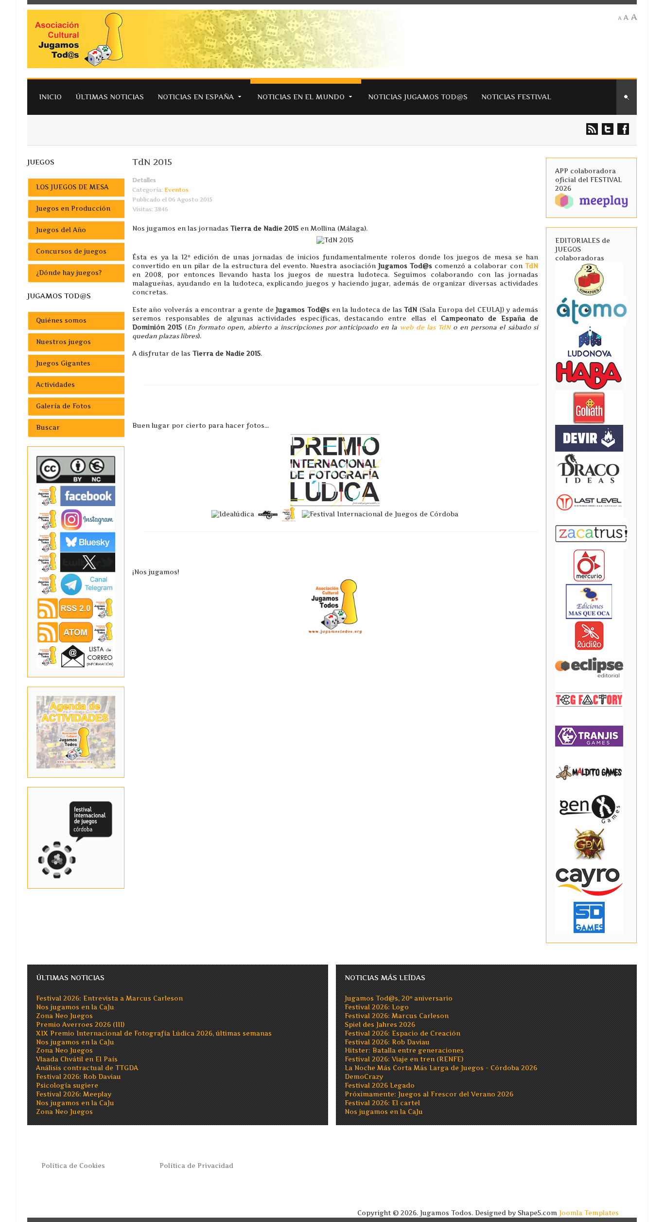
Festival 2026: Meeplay (73, 1094)
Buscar (48, 427)
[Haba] (589, 374)
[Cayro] (589, 880)
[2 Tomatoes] (589, 278)
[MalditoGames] (589, 771)
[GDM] (589, 843)
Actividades (55, 384)
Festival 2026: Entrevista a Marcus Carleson (109, 998)
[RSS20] (75, 607)
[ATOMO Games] (591, 309)
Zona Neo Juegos (64, 1016)
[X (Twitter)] (75, 561)
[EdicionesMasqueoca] (589, 600)
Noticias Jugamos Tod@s (418, 96)
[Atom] (75, 632)
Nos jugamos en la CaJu (75, 1007)
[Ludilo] (589, 634)
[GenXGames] (589, 807)
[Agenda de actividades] (75, 731)
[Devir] (589, 437)
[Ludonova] (589, 341)
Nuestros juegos (63, 342)
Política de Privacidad (196, 1165)
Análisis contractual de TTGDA (87, 1068)
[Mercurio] (589, 564)
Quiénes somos (61, 320)
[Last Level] (589, 501)
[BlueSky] (75, 541)
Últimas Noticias (109, 96)
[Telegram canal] (75, 583)
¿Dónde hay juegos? (69, 272)
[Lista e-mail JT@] (75, 655)
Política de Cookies (73, 1165)
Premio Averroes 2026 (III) (80, 1024)
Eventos (176, 189)
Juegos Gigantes (63, 363)
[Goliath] (589, 407)
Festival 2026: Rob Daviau (78, 1076)
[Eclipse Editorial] (589, 666)
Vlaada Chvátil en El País (77, 1059)
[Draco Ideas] (589, 468)
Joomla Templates (589, 1213)
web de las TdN (425, 327)
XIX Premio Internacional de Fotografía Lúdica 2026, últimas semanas (154, 1033)
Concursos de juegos (71, 251)
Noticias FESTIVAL (516, 96)
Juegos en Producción (73, 208)
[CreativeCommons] (75, 469)
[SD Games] (589, 916)
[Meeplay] (591, 200)
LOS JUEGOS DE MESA (72, 187)
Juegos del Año (61, 230)
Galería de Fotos (63, 406)
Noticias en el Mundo (301, 96)
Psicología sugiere (67, 1085)
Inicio (50, 96)
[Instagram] (75, 519)
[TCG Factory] (589, 699)
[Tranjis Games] (589, 735)
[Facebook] (75, 495)
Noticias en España (195, 96)
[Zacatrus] (591, 533)
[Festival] (75, 837)
